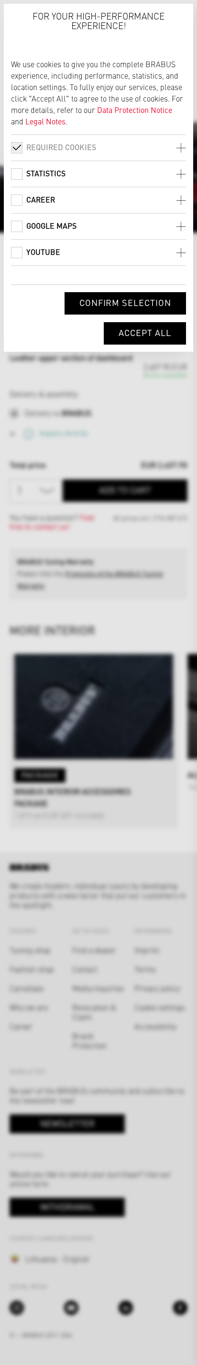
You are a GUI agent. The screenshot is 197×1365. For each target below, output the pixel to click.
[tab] (98, 147)
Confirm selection (125, 302)
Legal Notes (45, 121)
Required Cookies (61, 147)
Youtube (43, 251)
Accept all (145, 332)
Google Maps (51, 225)
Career (40, 199)
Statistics (46, 173)
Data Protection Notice (134, 109)
